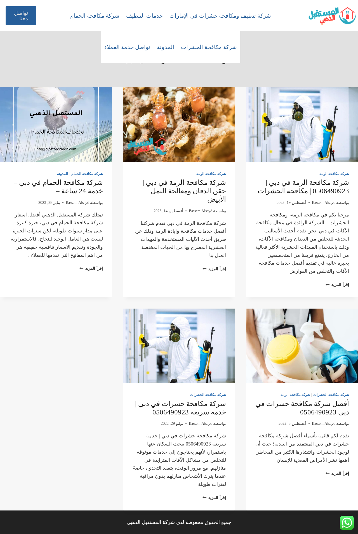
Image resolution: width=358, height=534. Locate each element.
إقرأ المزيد (337, 284)
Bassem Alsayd (323, 202)
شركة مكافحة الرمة (334, 174)
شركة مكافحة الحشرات (209, 47)
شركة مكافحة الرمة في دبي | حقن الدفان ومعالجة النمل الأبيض (184, 191)
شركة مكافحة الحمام (94, 16)
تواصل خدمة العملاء (127, 47)
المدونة (165, 47)
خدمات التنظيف (144, 16)
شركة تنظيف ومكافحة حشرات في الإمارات (220, 16)
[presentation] (302, 124)
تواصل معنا (21, 15)
